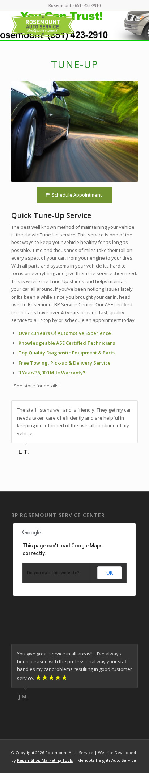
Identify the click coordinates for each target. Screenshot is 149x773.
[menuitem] (128, 25)
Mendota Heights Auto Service (106, 760)
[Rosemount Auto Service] (61, 25)
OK (109, 573)
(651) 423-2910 (87, 5)
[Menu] (128, 25)
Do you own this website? (53, 572)
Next (130, 408)
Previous (114, 408)
